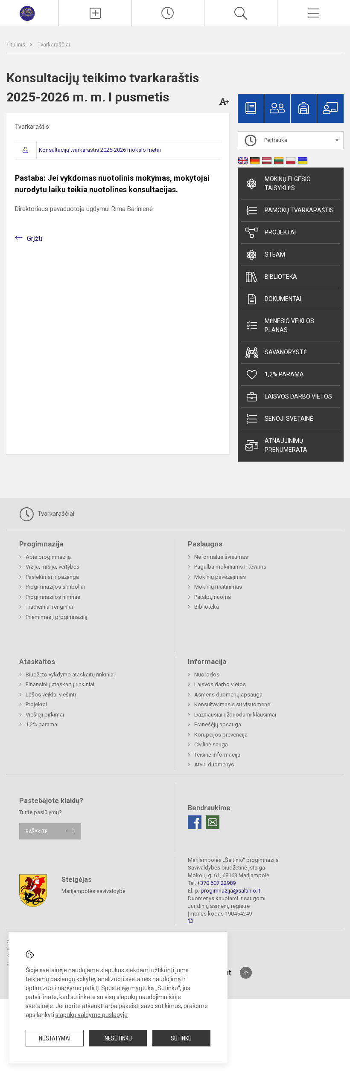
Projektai (280, 232)
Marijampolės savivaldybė (93, 891)
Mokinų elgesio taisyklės (288, 183)
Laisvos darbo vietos (298, 396)
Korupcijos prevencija (221, 734)
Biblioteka (281, 276)
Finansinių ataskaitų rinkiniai (60, 684)
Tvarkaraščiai (54, 44)
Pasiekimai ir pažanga (52, 577)
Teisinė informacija (217, 754)
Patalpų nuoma (212, 597)
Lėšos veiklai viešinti (51, 694)
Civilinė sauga (211, 744)
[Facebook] (194, 822)
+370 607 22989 (216, 883)
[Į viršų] (246, 973)
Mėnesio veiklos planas (289, 325)
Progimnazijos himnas (53, 597)
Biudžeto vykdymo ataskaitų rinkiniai (70, 674)
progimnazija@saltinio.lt (230, 890)
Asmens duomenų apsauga (228, 694)
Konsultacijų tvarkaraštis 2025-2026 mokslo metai (100, 150)
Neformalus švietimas (221, 557)
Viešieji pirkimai (45, 714)
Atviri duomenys (214, 764)
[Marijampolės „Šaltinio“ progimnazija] (29, 12)
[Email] (212, 822)
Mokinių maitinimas (218, 587)
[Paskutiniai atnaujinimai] (168, 13)
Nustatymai (54, 1038)
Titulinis (16, 44)
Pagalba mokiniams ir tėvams (230, 566)
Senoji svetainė (289, 418)
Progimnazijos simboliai (55, 587)
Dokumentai (283, 298)
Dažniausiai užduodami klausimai (235, 714)
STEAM (275, 254)
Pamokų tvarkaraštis (299, 210)
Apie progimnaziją (48, 557)
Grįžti (34, 238)
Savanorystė (286, 352)
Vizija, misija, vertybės (52, 566)
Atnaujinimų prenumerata (286, 445)
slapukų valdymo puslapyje (91, 1014)
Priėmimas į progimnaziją (57, 617)
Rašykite (36, 831)
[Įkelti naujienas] (95, 13)
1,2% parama (284, 374)
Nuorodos (206, 674)
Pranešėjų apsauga (217, 724)
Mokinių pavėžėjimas (220, 577)
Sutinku (181, 1038)
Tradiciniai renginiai (49, 607)
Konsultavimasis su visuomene (232, 704)
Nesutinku (118, 1038)
